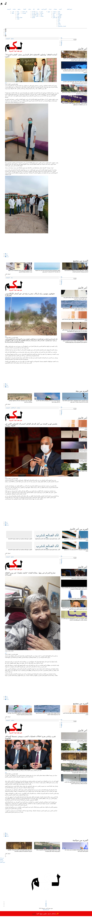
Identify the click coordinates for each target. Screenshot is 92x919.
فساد (59, 13)
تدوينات (33, 16)
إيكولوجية (60, 14)
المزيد (60, 9)
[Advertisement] (32, 243)
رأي (34, 9)
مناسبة (54, 13)
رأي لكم (33, 11)
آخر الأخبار (13, 407)
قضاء (18, 11)
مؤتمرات (24, 13)
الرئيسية (9, 9)
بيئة (12, 277)
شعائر (54, 16)
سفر (54, 14)
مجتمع (19, 9)
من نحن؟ (2, 858)
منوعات (55, 9)
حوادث (18, 13)
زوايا (59, 21)
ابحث (75, 39)
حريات (50, 9)
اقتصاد (24, 9)
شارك (7, 255)
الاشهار (1, 859)
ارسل (7, 256)
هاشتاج (33, 17)
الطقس (59, 16)
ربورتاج (41, 13)
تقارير (13, 11)
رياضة (29, 9)
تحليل (13, 13)
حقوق (49, 11)
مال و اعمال (24, 11)
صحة (18, 16)
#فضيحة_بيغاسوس (62, 26)
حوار (41, 14)
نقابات (18, 19)
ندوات (37, 14)
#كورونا (59, 17)
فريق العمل (69, 9)
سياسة (14, 9)
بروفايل (42, 16)
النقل (18, 14)
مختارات (54, 11)
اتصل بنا (1, 860)
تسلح (59, 19)
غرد (6, 253)
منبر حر (33, 13)
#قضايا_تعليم (19, 17)
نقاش (37, 13)
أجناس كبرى (44, 9)
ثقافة (38, 9)
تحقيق (41, 11)
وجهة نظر (34, 14)
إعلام (59, 11)
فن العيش (55, 17)
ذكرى (59, 20)
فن (36, 11)
